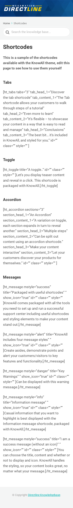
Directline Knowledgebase (44, 495)
